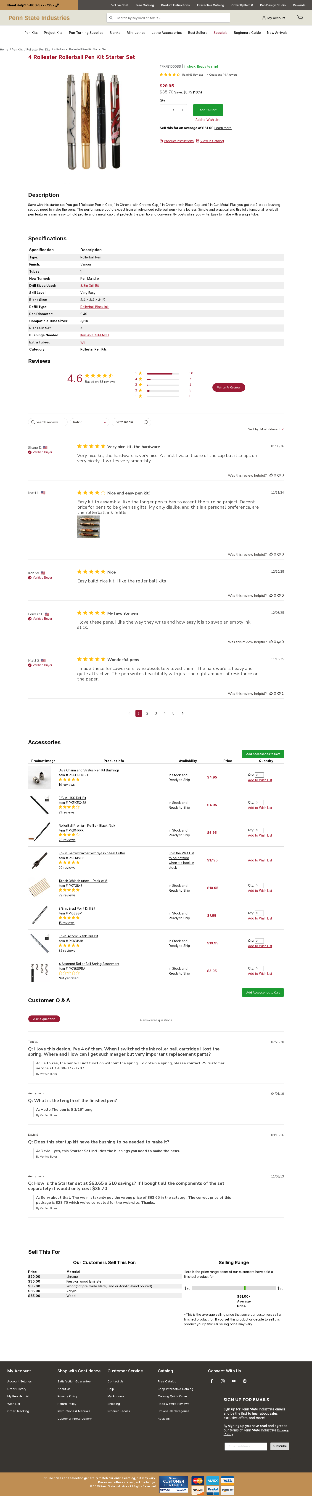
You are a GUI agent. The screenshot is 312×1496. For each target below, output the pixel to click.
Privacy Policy (67, 1396)
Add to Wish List (260, 780)
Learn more (223, 128)
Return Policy (67, 1404)
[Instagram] (223, 1381)
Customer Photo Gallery (75, 1418)
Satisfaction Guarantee (74, 1381)
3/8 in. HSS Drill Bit (72, 798)
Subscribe (280, 1446)
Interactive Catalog (210, 5)
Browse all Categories (173, 1411)
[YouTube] (233, 1381)
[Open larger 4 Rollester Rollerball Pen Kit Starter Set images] (92, 124)
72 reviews (67, 895)
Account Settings (19, 1381)
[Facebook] (211, 1381)
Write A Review (229, 387)
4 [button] (165, 713)
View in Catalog (212, 141)
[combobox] (89, 422)
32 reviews (67, 950)
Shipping (114, 1404)
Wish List (13, 1404)
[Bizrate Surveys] (181, 1490)
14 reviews (67, 785)
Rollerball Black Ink (94, 307)
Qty (162, 100)
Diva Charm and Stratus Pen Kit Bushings (89, 770)
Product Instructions (175, 5)
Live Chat (121, 5)
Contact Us (116, 1381)
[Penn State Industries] (39, 17)
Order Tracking (18, 1411)
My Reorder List (18, 1396)
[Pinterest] (244, 1381)
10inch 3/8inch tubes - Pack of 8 (83, 881)
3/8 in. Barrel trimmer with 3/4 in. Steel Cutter (92, 853)
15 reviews (66, 923)
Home (4, 49)
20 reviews (67, 867)
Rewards (299, 5)
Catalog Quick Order (172, 1396)
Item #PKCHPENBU (94, 335)
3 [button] (156, 713)
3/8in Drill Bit (89, 285)
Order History (16, 1389)
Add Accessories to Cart (263, 754)
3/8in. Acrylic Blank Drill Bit (78, 936)
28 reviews (67, 840)
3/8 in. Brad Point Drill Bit (77, 908)
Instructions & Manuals (74, 1411)
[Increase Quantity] (182, 110)
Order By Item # (242, 5)
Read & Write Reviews (173, 1404)
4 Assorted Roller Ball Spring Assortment (89, 964)
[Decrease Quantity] (164, 110)
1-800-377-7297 (41, 5)
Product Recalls (119, 1411)
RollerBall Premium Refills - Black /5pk (87, 825)
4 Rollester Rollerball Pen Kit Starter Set (80, 49)
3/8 (82, 342)
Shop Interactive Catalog (175, 1389)
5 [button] (173, 713)
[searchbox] (48, 422)
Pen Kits (17, 49)
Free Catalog (145, 5)
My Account (276, 18)
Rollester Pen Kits (38, 49)
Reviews (164, 1418)
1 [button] (138, 713)
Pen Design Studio (273, 5)
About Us (64, 1389)
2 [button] (147, 713)
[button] (164, 374)
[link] (182, 74)
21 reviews (66, 812)
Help (111, 1389)
